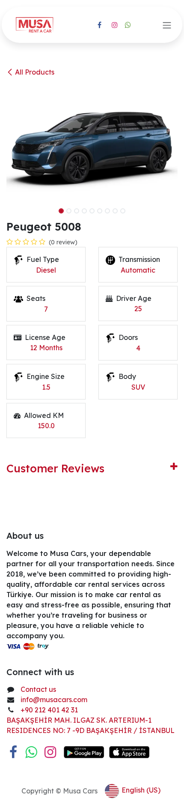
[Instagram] (115, 25)
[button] (15, 208)
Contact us (38, 689)
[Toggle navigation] (166, 25)
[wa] (128, 25)
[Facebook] (99, 25)
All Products (34, 72)
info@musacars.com (54, 699)
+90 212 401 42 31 (50, 710)
